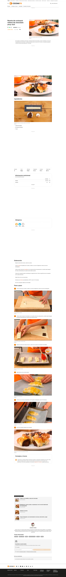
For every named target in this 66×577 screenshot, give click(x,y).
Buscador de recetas (26, 6)
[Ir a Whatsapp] (28, 566)
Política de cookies (48, 570)
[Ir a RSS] (32, 566)
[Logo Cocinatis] (11, 566)
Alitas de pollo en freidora (23, 0)
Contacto (22, 570)
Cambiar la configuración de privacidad (55, 571)
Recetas (8, 6)
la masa (19, 265)
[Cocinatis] (15, 3)
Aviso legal (35, 570)
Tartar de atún (44, 0)
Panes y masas (21, 536)
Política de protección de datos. (31, 551)
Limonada (17, 0)
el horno (21, 279)
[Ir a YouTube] (22, 566)
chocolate (26, 269)
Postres (26, 536)
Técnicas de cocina (32, 536)
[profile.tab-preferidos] (7, 27)
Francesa (38, 536)
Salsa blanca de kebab (31, 0)
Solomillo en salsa (38, 0)
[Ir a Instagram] (20, 566)
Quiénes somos (10, 570)
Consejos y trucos (14, 6)
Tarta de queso (12, 0)
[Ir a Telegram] (30, 566)
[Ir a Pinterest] (26, 566)
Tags (28, 570)
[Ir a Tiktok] (24, 566)
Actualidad (20, 6)
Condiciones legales (23, 551)
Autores (15, 570)
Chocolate (16, 536)
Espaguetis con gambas (54, 0)
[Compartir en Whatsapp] (9, 27)
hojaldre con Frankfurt (38, 462)
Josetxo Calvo (10, 29)
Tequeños (48, 0)
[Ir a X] (18, 566)
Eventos (42, 536)
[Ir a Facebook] (16, 566)
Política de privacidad (42, 570)
